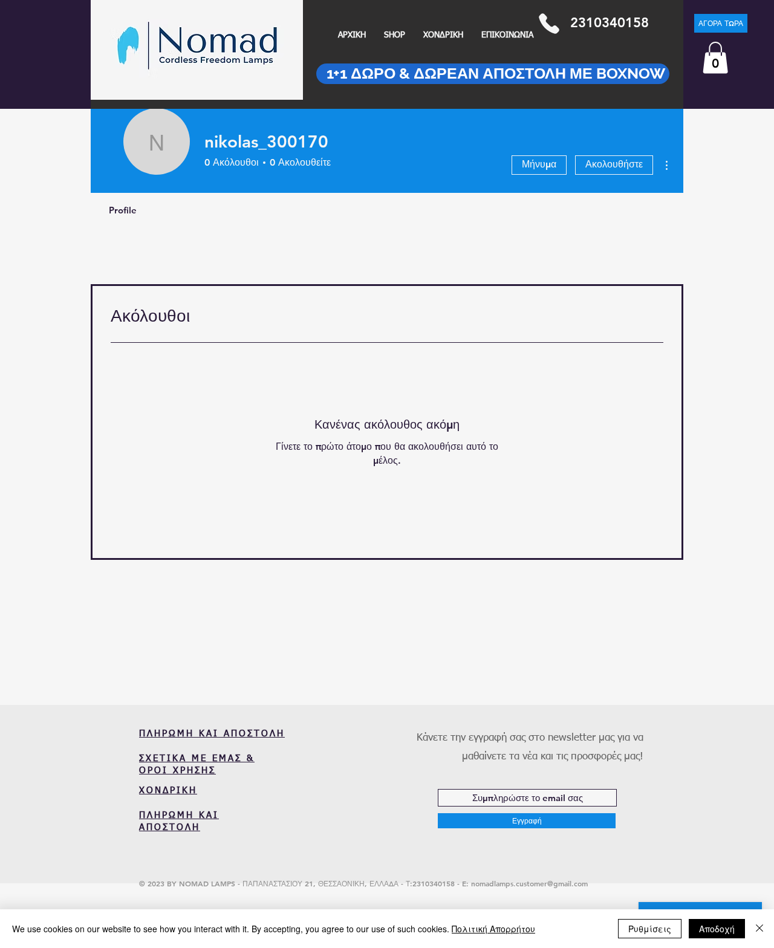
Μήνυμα (539, 164)
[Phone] (548, 23)
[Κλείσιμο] (759, 928)
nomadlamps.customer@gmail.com (529, 883)
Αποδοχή (717, 929)
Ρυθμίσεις (649, 929)
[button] (715, 58)
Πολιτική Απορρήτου (493, 929)
